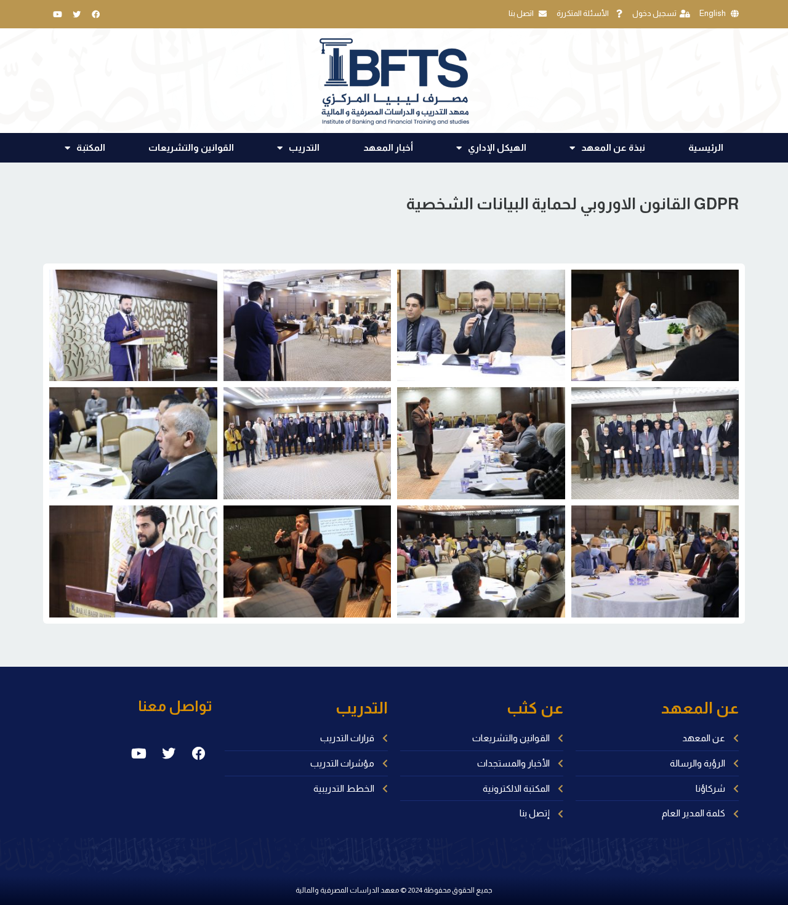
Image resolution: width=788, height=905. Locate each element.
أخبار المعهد (388, 147)
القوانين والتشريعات (191, 147)
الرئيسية (705, 147)
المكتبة (90, 147)
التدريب (304, 147)
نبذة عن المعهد (613, 147)
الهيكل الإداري (497, 147)
